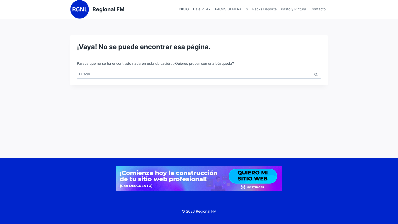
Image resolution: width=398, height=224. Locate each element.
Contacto (318, 9)
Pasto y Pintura (293, 9)
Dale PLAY (202, 9)
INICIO (183, 9)
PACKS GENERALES (231, 9)
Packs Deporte (264, 9)
